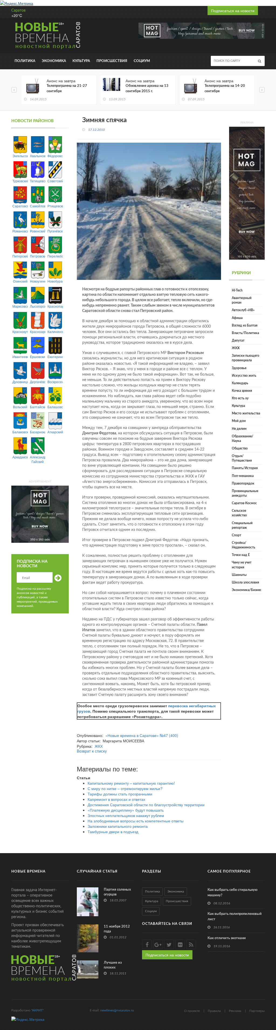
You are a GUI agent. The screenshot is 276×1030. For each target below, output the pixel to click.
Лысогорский (37, 306)
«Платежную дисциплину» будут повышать (126, 810)
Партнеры (257, 1010)
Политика (25, 61)
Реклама (235, 1010)
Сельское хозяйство (239, 513)
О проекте (192, 1010)
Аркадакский (20, 457)
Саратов (18, 10)
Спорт (236, 535)
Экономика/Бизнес (246, 590)
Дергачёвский (37, 381)
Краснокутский (20, 331)
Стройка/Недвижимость (243, 545)
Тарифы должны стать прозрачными (120, 793)
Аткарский (55, 432)
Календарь (240, 383)
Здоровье (239, 368)
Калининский (55, 331)
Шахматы (239, 574)
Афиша (237, 318)
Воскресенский (55, 381)
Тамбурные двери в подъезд (113, 831)
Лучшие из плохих (113, 965)
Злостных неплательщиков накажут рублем (126, 815)
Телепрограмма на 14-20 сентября (225, 88)
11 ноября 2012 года (117, 929)
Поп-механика (243, 476)
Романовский (20, 231)
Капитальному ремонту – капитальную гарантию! (131, 783)
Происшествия (111, 61)
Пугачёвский (55, 231)
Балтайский (37, 406)
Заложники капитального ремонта (118, 826)
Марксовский (20, 306)
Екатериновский (55, 356)
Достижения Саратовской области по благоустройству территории (146, 804)
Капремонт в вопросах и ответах (116, 799)
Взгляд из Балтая (244, 325)
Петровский (37, 256)
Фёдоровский (55, 155)
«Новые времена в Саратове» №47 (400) (141, 735)
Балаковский (20, 432)
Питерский (20, 256)
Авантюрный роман (241, 300)
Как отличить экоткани (227, 938)
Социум (142, 61)
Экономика (54, 61)
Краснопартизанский (55, 306)
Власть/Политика (245, 333)
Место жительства (246, 413)
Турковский (20, 180)
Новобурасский (55, 281)
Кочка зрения (242, 390)
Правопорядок (243, 483)
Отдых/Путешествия (242, 458)
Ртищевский (55, 206)
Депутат (238, 340)
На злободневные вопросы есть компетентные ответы (136, 820)
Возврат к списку (92, 751)
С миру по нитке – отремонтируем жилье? (125, 788)
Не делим (239, 428)
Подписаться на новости (232, 10)
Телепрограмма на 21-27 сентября (67, 88)
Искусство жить (244, 375)
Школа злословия (245, 582)
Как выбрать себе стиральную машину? (232, 892)
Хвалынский (37, 155)
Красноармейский (37, 331)
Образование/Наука (242, 438)
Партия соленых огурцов (117, 892)
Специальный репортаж (242, 525)
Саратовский (20, 206)
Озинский (20, 281)
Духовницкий (20, 381)
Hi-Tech (237, 290)
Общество (240, 448)
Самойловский (37, 206)
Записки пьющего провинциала (245, 358)
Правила (214, 1010)
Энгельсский (20, 155)
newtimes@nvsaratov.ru (117, 1010)
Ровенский (37, 231)
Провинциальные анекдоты (245, 493)
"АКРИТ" (37, 1010)
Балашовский (55, 406)
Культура (81, 61)
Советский (55, 180)
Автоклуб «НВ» (243, 310)
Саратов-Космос (244, 503)
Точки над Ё (241, 555)
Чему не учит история (241, 565)
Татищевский (37, 180)
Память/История (245, 468)
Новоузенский (37, 281)
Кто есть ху (240, 398)
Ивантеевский (20, 356)
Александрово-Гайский (37, 459)
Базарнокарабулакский (37, 432)
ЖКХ (99, 746)
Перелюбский (55, 256)
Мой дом (239, 421)
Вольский (20, 406)
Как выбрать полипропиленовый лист (235, 916)
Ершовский (37, 356)
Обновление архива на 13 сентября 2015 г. (147, 88)
